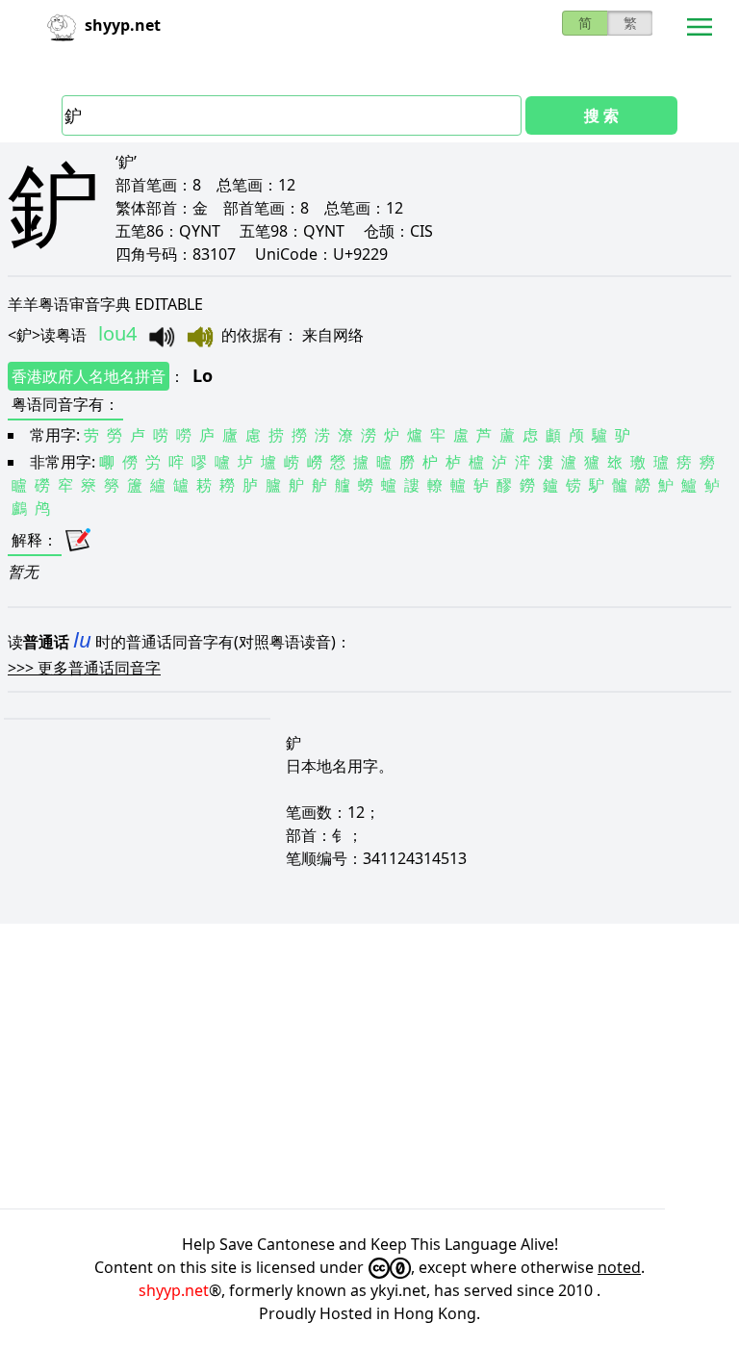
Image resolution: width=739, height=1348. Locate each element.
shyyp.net (174, 1290)
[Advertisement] (369, 1066)
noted (619, 1267)
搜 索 (601, 115)
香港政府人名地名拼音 (89, 376)
